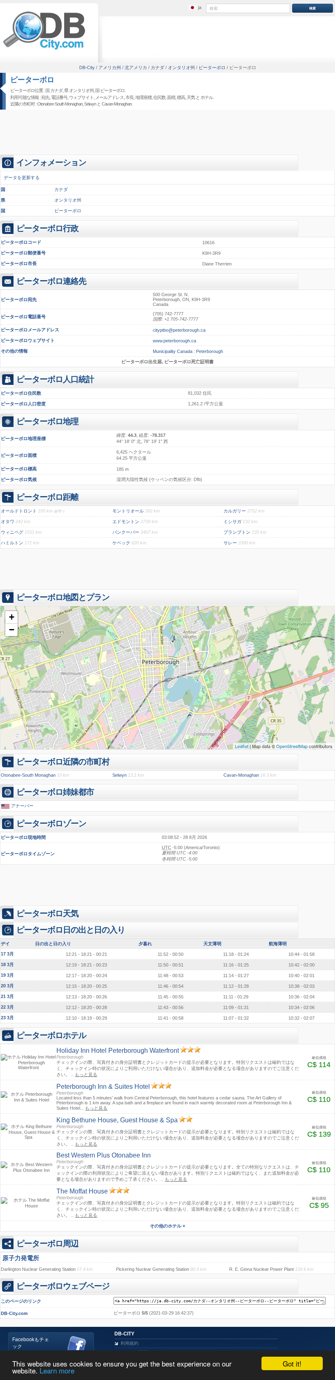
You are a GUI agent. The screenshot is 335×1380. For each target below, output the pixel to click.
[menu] (195, 7)
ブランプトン (236, 532)
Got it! (292, 1363)
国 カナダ (54, 90)
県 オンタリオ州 (79, 90)
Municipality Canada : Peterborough (188, 351)
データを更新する (22, 177)
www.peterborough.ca (174, 340)
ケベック (121, 542)
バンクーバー (125, 532)
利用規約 (129, 1343)
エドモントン (125, 521)
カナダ (61, 189)
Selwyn (90, 103)
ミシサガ (232, 521)
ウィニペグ (12, 532)
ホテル (207, 97)
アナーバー (22, 805)
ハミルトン (12, 542)
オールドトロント (19, 510)
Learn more (57, 1370)
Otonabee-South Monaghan (60, 103)
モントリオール (128, 510)
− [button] (11, 630)
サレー (230, 542)
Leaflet (241, 746)
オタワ (7, 521)
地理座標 (143, 97)
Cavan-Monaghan (117, 103)
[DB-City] (44, 49)
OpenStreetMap (292, 746)
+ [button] (11, 617)
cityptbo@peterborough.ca (179, 330)
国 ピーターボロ (110, 90)
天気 (191, 97)
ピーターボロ (32, 80)
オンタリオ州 (67, 200)
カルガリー (234, 510)
